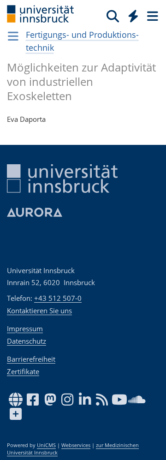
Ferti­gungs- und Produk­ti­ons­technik (82, 41)
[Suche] (112, 15)
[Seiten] (152, 15)
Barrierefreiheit (31, 359)
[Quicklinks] (133, 15)
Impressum (25, 328)
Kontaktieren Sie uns (39, 310)
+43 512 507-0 (58, 298)
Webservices (75, 445)
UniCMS (46, 445)
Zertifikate (23, 371)
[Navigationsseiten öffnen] (13, 36)
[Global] (130, 14)
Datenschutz (26, 341)
